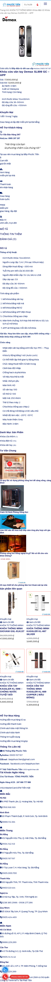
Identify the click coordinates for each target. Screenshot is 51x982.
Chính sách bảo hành (10, 732)
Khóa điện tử (38, 10)
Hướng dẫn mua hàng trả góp (14, 741)
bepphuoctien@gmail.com (22, 759)
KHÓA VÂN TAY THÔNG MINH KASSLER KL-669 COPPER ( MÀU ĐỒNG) (36, 692)
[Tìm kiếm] (37, 4)
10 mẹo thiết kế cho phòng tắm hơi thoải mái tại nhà (23, 585)
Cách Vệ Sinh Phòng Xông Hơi (14, 512)
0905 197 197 (16, 755)
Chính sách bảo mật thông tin (14, 728)
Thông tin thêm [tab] (11, 234)
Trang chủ (4, 10)
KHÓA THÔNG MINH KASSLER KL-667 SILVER (38, 631)
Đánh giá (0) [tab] (8, 239)
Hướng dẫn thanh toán (10, 724)
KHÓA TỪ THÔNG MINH (21, 10)
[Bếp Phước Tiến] (11, 4)
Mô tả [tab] (4, 229)
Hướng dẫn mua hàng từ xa (13, 720)
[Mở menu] (45, 3)
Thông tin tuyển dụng (10, 737)
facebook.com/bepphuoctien (24, 764)
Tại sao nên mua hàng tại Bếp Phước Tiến (19, 154)
